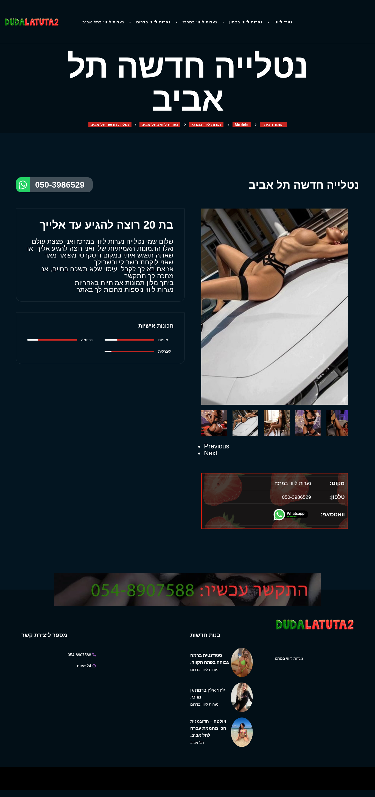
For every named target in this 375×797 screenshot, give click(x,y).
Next (210, 453)
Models (241, 124)
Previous (216, 446)
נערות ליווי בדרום (153, 22)
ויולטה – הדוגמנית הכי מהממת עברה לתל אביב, (208, 728)
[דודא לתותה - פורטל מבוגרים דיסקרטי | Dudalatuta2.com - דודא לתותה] (31, 21)
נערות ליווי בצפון (245, 22)
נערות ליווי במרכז (200, 22)
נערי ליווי (283, 22)
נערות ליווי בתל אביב (103, 22)
